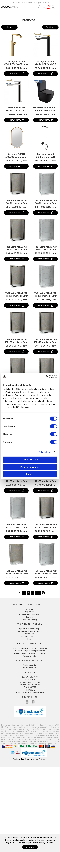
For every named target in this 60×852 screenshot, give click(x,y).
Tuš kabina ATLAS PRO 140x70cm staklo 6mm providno (45, 480)
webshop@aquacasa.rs (30, 682)
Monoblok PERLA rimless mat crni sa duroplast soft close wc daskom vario (45, 109)
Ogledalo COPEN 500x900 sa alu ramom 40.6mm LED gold (16, 156)
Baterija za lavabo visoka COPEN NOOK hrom (16, 109)
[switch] (53, 426)
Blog (29, 639)
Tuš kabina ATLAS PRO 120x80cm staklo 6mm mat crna (45, 341)
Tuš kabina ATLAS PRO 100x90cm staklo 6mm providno (45, 294)
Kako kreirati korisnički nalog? (29, 631)
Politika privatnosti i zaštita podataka (29, 653)
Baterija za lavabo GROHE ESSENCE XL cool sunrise (16, 63)
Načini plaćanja (29, 665)
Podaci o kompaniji (29, 620)
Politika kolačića (29, 656)
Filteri (9, 27)
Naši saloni (29, 612)
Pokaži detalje (45, 452)
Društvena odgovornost (29, 614)
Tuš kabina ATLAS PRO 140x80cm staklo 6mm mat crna (45, 526)
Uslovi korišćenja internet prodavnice (29, 651)
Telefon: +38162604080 (30, 685)
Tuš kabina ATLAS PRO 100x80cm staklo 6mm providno (45, 248)
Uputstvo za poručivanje (29, 629)
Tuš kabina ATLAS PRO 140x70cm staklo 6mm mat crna (16, 480)
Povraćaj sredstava (29, 636)
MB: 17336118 (30, 690)
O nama (29, 609)
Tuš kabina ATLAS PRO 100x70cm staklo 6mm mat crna (16, 202)
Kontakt (29, 617)
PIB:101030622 (30, 687)
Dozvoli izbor (30, 467)
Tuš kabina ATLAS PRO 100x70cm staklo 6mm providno (45, 202)
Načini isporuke (29, 668)
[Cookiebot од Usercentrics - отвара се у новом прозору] (46, 376)
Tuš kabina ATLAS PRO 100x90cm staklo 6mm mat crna (16, 294)
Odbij (30, 474)
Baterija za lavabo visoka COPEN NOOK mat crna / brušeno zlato (45, 63)
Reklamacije (29, 634)
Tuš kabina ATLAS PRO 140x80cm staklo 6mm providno (16, 572)
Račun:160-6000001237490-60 (30, 692)
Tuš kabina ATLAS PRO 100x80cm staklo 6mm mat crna (16, 248)
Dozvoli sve (30, 460)
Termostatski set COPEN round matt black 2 (45, 156)
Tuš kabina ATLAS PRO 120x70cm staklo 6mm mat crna (16, 341)
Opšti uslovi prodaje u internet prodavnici (29, 648)
